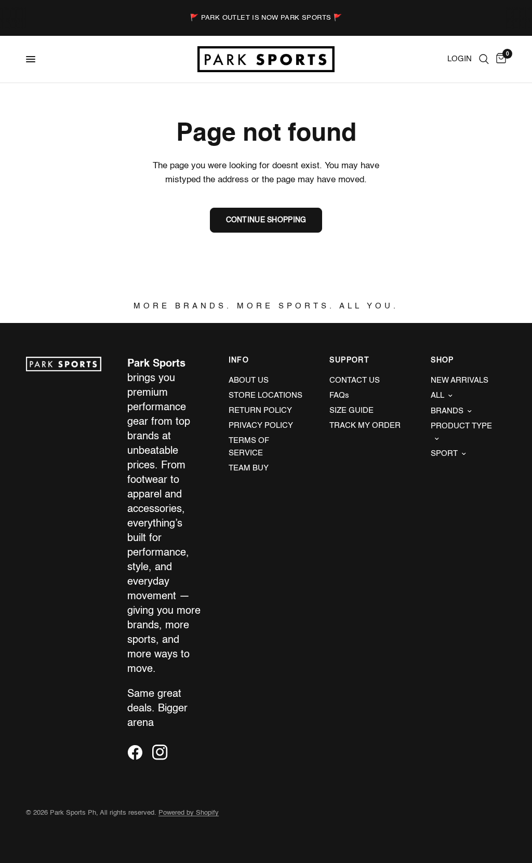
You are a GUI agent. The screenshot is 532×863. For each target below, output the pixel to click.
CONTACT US (354, 380)
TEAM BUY (249, 468)
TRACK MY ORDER (365, 425)
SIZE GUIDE (351, 410)
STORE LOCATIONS (265, 395)
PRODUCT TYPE (461, 426)
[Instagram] (163, 752)
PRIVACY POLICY (261, 425)
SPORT (444, 453)
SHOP (442, 360)
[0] (499, 59)
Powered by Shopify (188, 813)
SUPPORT (349, 360)
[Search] (484, 59)
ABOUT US (249, 380)
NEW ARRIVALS (459, 380)
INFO (239, 360)
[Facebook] (138, 752)
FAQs (339, 395)
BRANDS (447, 411)
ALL (437, 395)
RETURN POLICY (260, 410)
